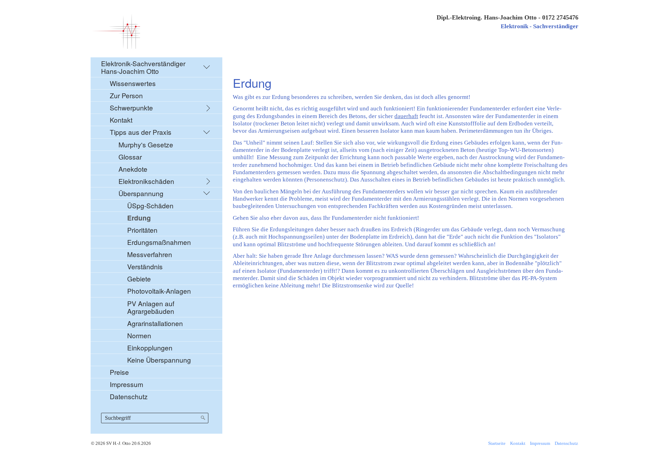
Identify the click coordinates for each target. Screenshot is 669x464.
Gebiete (139, 278)
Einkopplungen (149, 347)
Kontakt (121, 119)
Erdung (139, 218)
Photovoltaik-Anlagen (159, 290)
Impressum (126, 384)
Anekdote (132, 168)
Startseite (497, 443)
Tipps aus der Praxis (140, 132)
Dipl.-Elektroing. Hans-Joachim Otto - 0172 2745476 (507, 17)
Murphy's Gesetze (145, 144)
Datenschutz (129, 396)
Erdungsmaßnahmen (159, 242)
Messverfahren (149, 254)
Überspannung (140, 193)
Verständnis (145, 266)
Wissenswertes (133, 83)
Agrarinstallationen (155, 323)
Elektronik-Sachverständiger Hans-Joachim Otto (143, 67)
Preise (119, 372)
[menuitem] (156, 229)
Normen (139, 335)
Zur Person (126, 95)
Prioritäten (142, 229)
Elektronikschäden (146, 181)
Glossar (130, 156)
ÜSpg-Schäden (150, 205)
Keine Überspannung (159, 359)
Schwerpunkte (131, 107)
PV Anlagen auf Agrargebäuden (150, 307)
